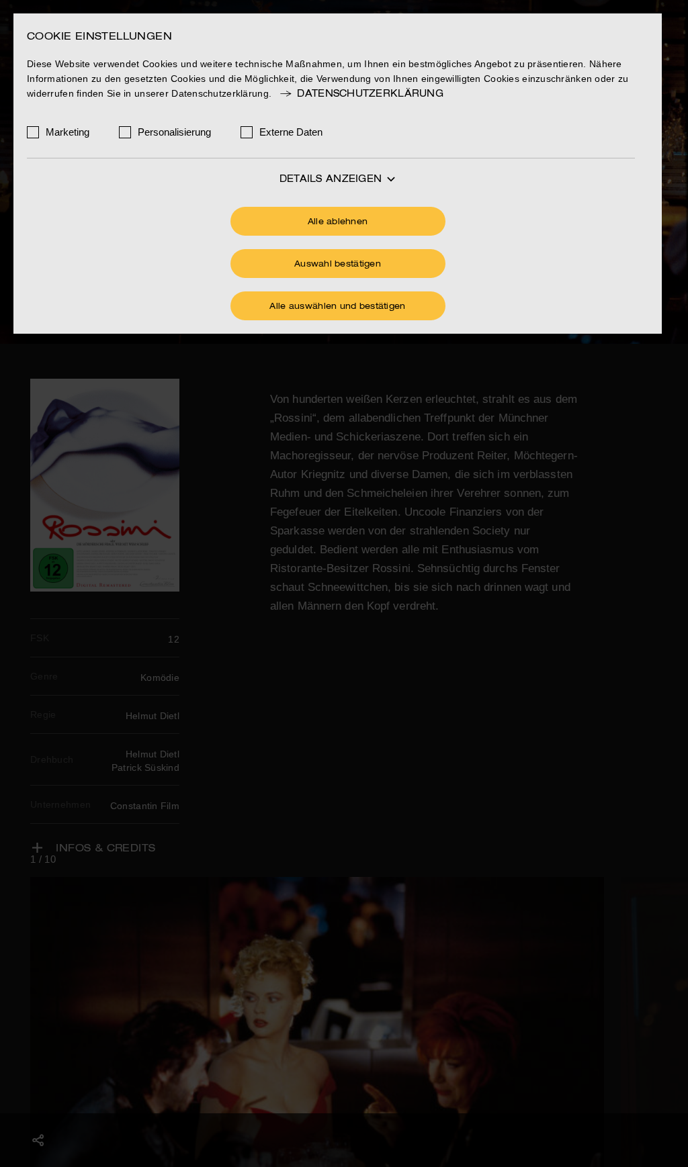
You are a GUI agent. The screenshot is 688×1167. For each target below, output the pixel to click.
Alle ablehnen (338, 222)
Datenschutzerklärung (370, 94)
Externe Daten (290, 132)
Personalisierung (174, 132)
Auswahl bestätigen (337, 265)
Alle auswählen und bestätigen (337, 307)
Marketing (67, 132)
